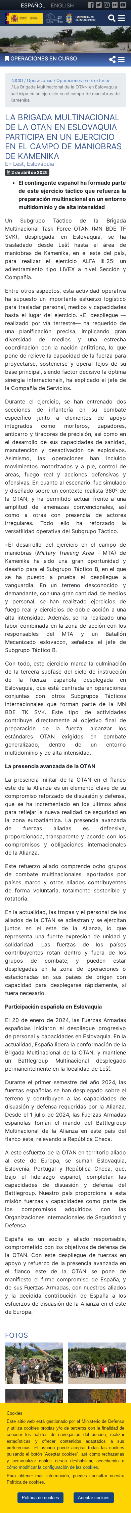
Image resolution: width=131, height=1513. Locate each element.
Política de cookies (40, 1497)
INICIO (16, 80)
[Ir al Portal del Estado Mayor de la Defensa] (70, 17)
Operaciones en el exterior (83, 80)
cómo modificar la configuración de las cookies (52, 1467)
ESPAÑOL (33, 5)
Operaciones (39, 80)
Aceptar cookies (94, 1497)
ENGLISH (62, 5)
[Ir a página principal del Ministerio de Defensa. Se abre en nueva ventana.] (24, 17)
